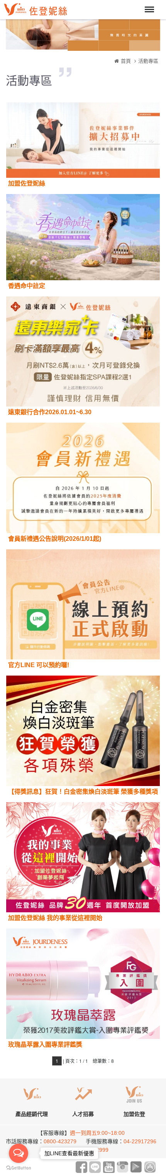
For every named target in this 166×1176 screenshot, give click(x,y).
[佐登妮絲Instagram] (122, 1166)
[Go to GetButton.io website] (18, 1168)
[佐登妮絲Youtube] (109, 1166)
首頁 (126, 61)
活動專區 (148, 61)
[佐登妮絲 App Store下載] (150, 1166)
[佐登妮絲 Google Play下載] (136, 1166)
